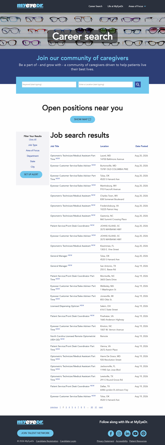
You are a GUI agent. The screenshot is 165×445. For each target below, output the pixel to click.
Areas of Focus (136, 6)
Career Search (95, 6)
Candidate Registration (47, 441)
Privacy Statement (105, 441)
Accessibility (122, 441)
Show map (81, 119)
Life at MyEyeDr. (115, 6)
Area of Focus (32, 150)
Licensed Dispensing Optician (64, 306)
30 (92, 407)
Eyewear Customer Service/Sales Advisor (70, 165)
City (33, 167)
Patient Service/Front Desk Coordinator (70, 225)
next (101, 407)
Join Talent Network (35, 433)
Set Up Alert (31, 174)
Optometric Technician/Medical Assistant (70, 195)
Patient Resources (138, 441)
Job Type (32, 145)
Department (33, 156)
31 (96, 407)
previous (54, 407)
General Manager (58, 256)
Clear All (32, 139)
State (32, 161)
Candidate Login (68, 441)
